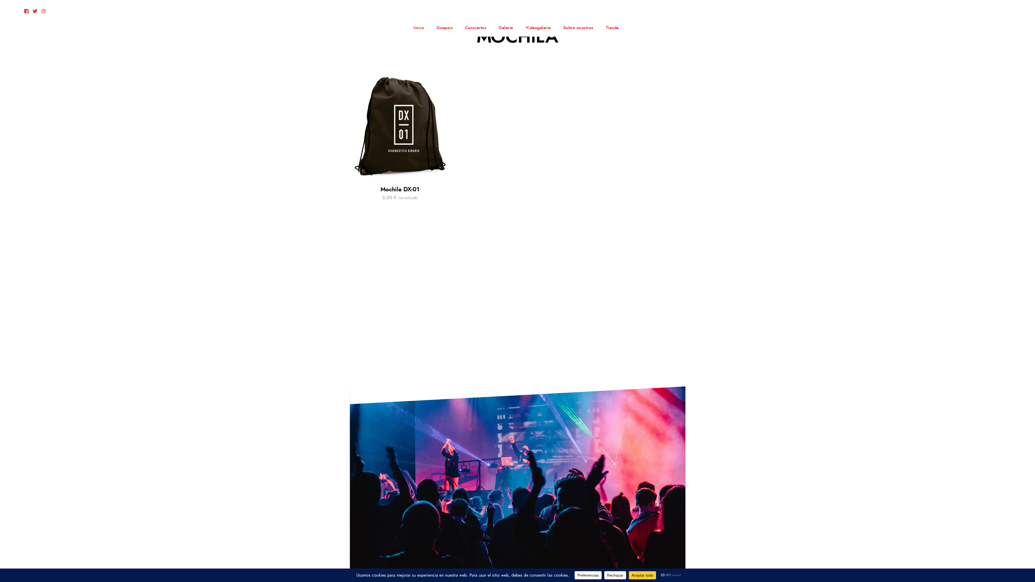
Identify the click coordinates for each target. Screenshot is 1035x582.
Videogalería (538, 28)
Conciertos (475, 28)
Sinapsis (445, 28)
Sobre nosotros (578, 28)
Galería (506, 28)
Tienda (612, 28)
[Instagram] (44, 11)
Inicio (418, 28)
